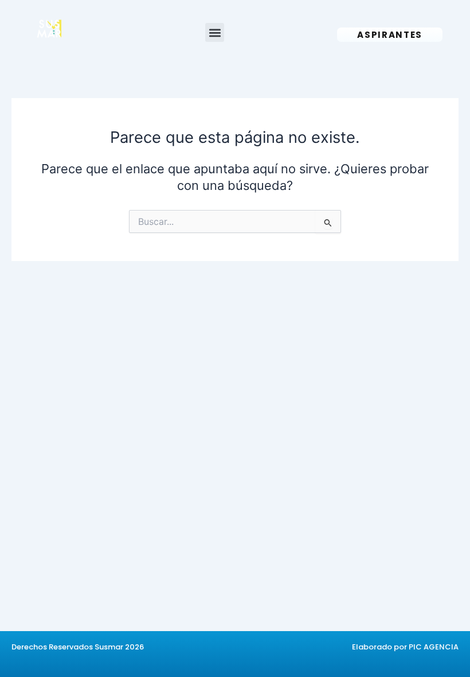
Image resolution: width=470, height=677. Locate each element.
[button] (214, 32)
